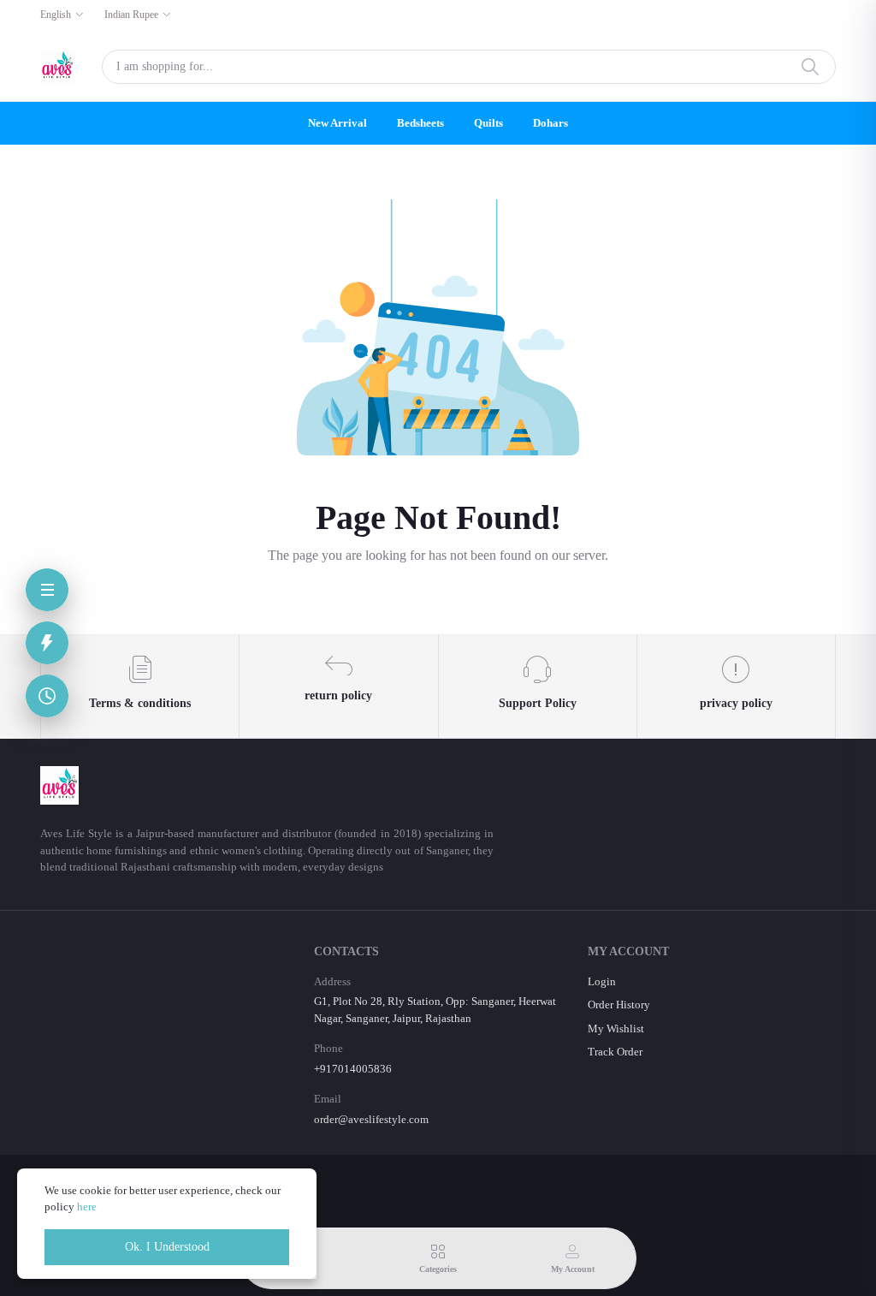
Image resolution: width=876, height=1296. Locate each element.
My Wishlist (616, 1028)
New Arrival (337, 122)
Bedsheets (420, 122)
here (87, 1206)
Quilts (488, 122)
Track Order (615, 1051)
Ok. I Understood (167, 1246)
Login (602, 981)
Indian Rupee (131, 15)
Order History (619, 1004)
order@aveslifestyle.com (371, 1119)
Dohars (550, 122)
